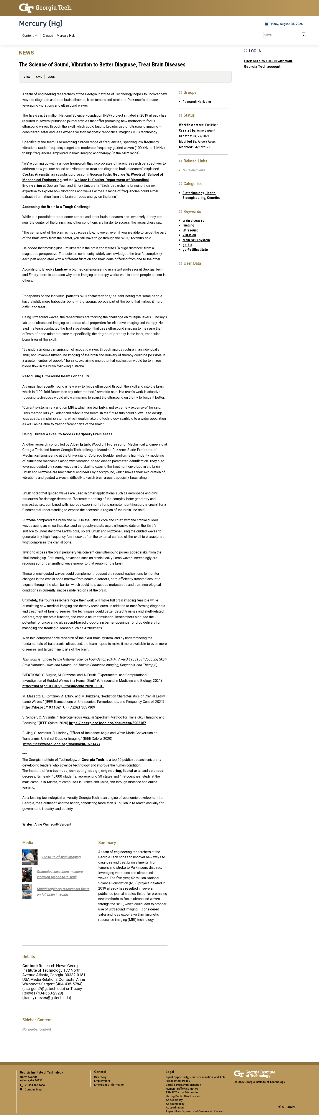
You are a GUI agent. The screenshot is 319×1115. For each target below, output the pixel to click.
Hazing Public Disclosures (183, 1096)
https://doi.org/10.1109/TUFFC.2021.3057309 (58, 707)
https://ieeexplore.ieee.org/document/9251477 (61, 744)
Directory (100, 1077)
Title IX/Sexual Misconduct (183, 1092)
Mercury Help (66, 36)
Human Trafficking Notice (182, 1088)
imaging (188, 225)
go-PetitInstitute (195, 250)
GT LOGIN (288, 1106)
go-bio (187, 245)
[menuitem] (48, 36)
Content (28, 36)
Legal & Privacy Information (183, 1084)
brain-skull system (196, 240)
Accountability (175, 1103)
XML (39, 76)
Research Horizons (197, 102)
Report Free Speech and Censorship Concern (195, 1111)
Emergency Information (109, 1084)
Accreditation (175, 1107)
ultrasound (190, 230)
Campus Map (33, 1089)
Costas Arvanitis (36, 174)
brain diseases (193, 220)
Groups (48, 36)
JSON (51, 76)
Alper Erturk (80, 444)
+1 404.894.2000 (35, 1085)
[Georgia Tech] (52, 8)
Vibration (189, 235)
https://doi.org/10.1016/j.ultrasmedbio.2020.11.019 (63, 686)
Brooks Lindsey (55, 269)
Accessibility (174, 1100)
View (26, 76)
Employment (102, 1080)
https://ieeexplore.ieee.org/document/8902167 (107, 723)
